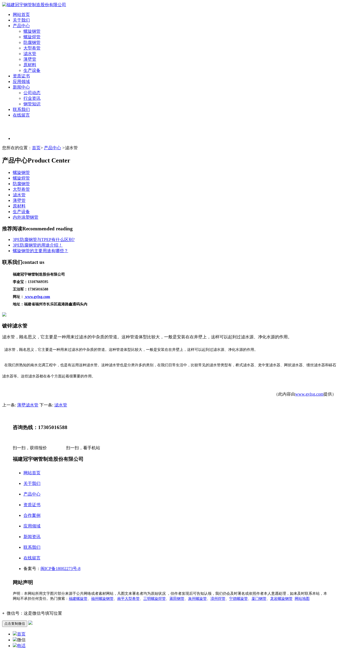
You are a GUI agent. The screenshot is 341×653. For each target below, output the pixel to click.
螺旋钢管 (31, 31)
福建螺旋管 (78, 599)
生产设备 (31, 70)
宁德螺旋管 (238, 599)
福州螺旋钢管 (102, 599)
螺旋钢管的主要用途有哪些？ (40, 250)
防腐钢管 (31, 42)
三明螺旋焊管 (154, 599)
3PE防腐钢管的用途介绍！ (38, 245)
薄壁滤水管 (27, 405)
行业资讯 (31, 98)
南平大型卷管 (128, 599)
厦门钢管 (258, 599)
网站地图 (302, 599)
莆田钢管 (176, 599)
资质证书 (21, 76)
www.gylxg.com (309, 394)
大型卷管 (31, 48)
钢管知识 (31, 104)
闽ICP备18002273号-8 (60, 568)
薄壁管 (29, 59)
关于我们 (21, 20)
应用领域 (21, 81)
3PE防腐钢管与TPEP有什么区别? (44, 239)
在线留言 (21, 115)
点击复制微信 (14, 624)
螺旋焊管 (31, 37)
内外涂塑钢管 (25, 217)
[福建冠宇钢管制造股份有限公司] (34, 4)
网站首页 (21, 14)
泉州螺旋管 (197, 599)
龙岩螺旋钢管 (281, 599)
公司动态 (31, 92)
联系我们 (21, 109)
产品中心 (21, 25)
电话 (21, 645)
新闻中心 (21, 87)
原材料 (29, 65)
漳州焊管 (217, 599)
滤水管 (29, 53)
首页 (36, 147)
